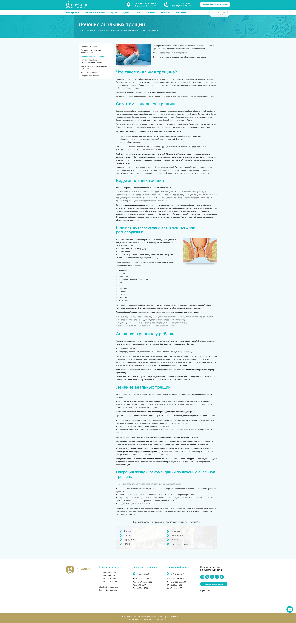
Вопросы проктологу (90, 76)
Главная (81, 30)
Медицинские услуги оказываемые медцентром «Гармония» (106, 30)
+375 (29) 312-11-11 (107, 573)
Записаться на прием (215, 4)
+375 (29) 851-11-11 (107, 576)
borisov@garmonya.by (108, 590)
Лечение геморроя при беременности (91, 51)
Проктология (133, 30)
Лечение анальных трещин (92, 56)
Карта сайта (205, 591)
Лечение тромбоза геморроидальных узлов (91, 61)
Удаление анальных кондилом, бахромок (94, 67)
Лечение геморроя (89, 46)
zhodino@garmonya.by (108, 587)
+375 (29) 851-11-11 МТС (181, 6)
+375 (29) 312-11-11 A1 (180, 3)
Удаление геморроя (89, 72)
